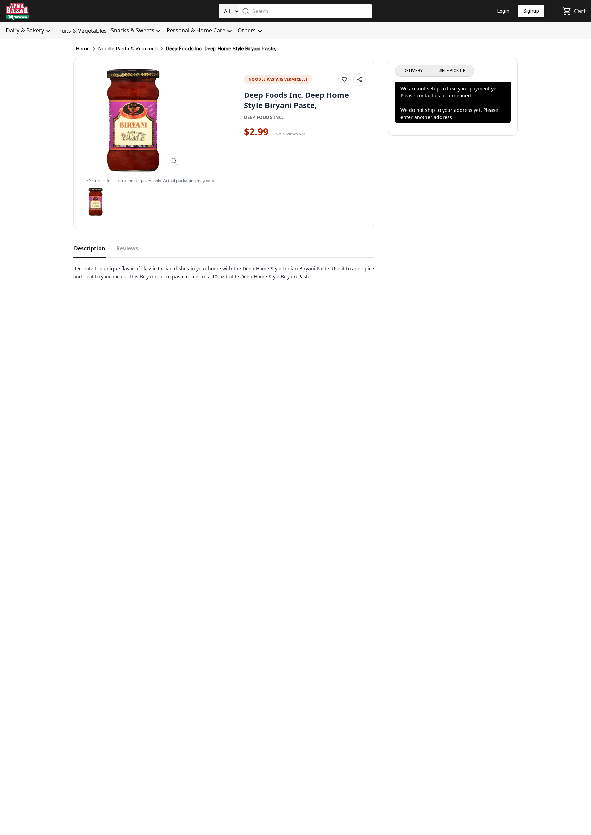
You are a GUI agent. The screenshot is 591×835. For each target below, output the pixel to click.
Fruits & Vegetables (81, 31)
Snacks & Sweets (132, 30)
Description (89, 248)
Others (247, 30)
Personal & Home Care (196, 30)
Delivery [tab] (413, 70)
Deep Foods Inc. (264, 117)
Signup (531, 11)
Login (503, 11)
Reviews (127, 248)
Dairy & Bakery (25, 30)
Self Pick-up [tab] (452, 70)
